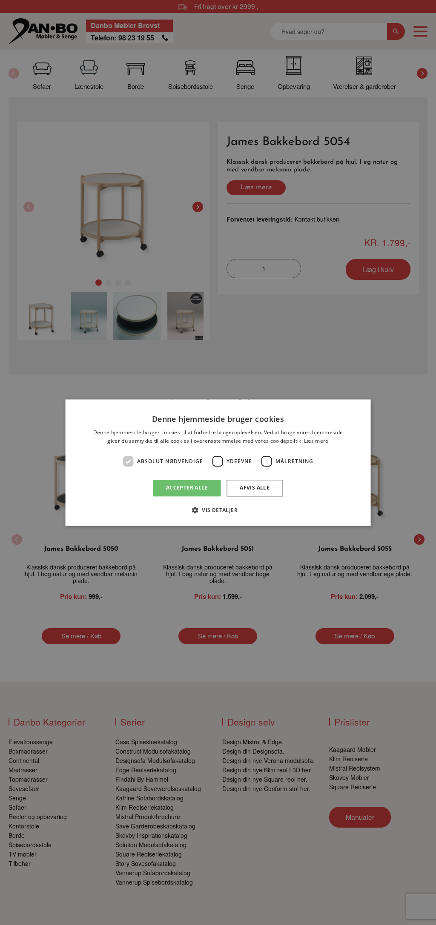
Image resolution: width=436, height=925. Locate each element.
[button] (218, 510)
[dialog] (218, 462)
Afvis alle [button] (255, 488)
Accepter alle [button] (187, 488)
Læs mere (316, 440)
